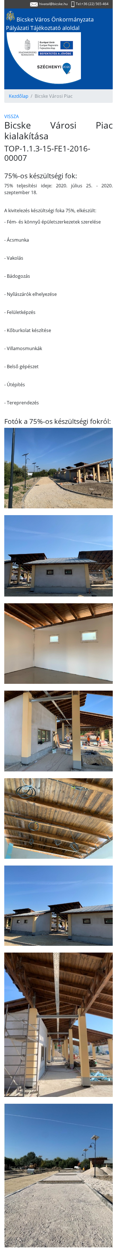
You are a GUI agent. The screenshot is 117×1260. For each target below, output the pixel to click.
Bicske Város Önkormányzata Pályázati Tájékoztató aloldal (50, 24)
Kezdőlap (18, 96)
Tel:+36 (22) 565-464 (92, 3)
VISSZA (11, 116)
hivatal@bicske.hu (53, 3)
